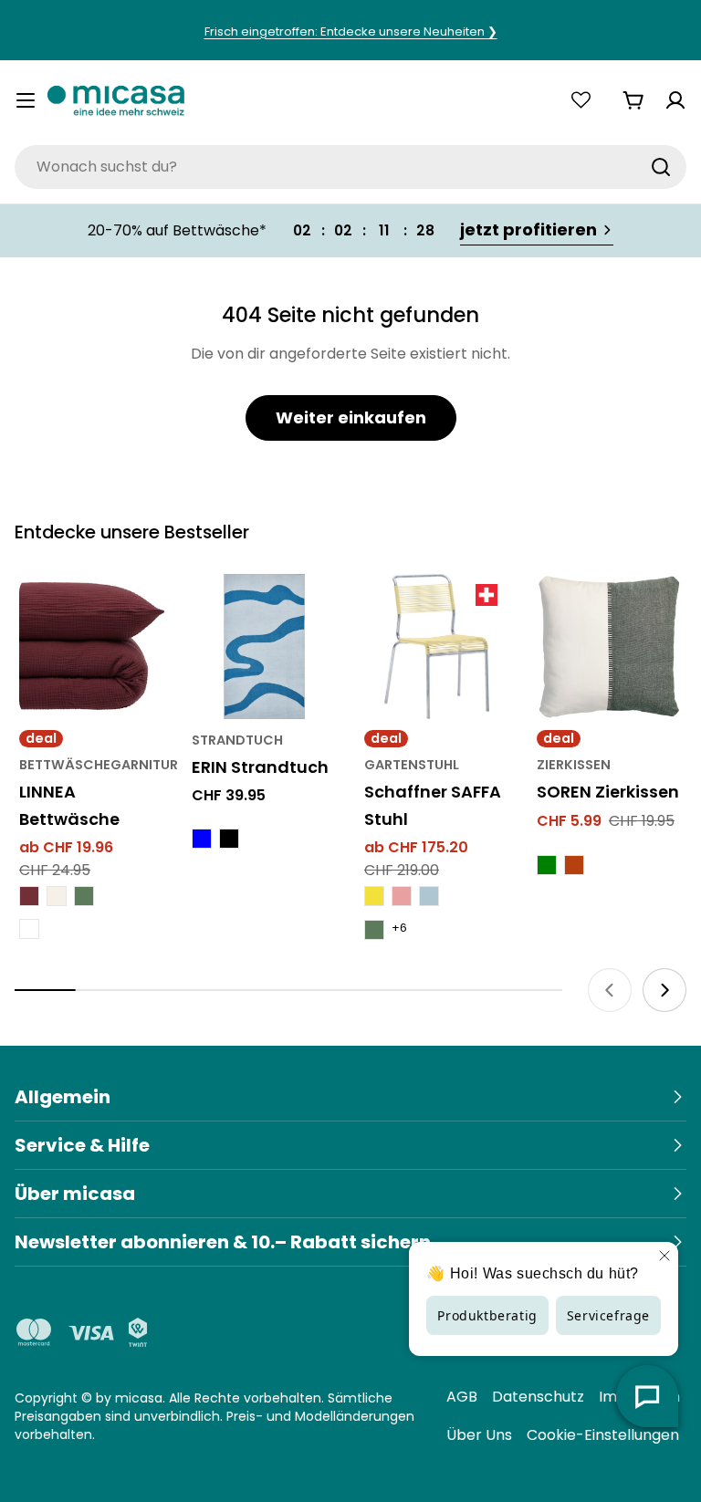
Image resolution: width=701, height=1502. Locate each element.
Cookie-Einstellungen (603, 1434)
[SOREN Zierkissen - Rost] (574, 865)
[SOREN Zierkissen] (609, 646)
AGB (461, 1396)
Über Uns (479, 1434)
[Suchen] (661, 167)
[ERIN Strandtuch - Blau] (202, 839)
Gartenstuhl (411, 765)
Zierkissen (574, 765)
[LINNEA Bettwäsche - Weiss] (29, 929)
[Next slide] (664, 990)
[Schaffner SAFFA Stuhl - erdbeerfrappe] (402, 896)
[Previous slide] (610, 990)
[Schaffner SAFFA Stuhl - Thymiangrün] (374, 930)
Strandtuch (237, 740)
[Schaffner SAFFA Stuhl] (436, 646)
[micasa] (115, 99)
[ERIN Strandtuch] (264, 646)
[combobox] (350, 167)
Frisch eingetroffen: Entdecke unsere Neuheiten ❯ (350, 31)
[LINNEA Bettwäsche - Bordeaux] (29, 896)
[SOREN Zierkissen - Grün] (547, 865)
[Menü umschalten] (26, 100)
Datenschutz (538, 1396)
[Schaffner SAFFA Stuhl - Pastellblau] (429, 896)
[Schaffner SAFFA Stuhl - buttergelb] (374, 896)
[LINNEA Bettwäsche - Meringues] (57, 896)
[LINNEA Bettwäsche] (91, 646)
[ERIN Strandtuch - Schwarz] (229, 839)
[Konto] (675, 100)
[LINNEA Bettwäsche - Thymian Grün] (84, 896)
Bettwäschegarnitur (98, 765)
